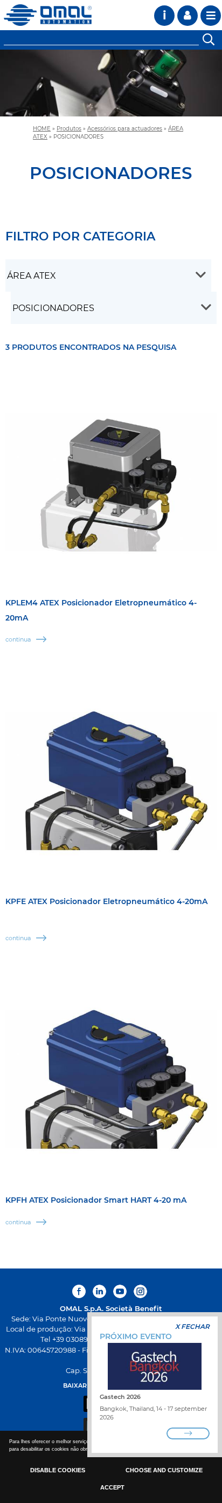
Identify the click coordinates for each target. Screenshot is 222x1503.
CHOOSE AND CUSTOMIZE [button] (164, 1470)
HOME (42, 128)
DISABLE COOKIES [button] (57, 1470)
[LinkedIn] (99, 1291)
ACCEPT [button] (112, 1487)
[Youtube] (119, 1291)
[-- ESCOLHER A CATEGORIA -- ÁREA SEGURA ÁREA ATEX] (108, 275)
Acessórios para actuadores (124, 128)
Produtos (69, 128)
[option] (111, 83)
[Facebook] (80, 1291)
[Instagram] (140, 1291)
